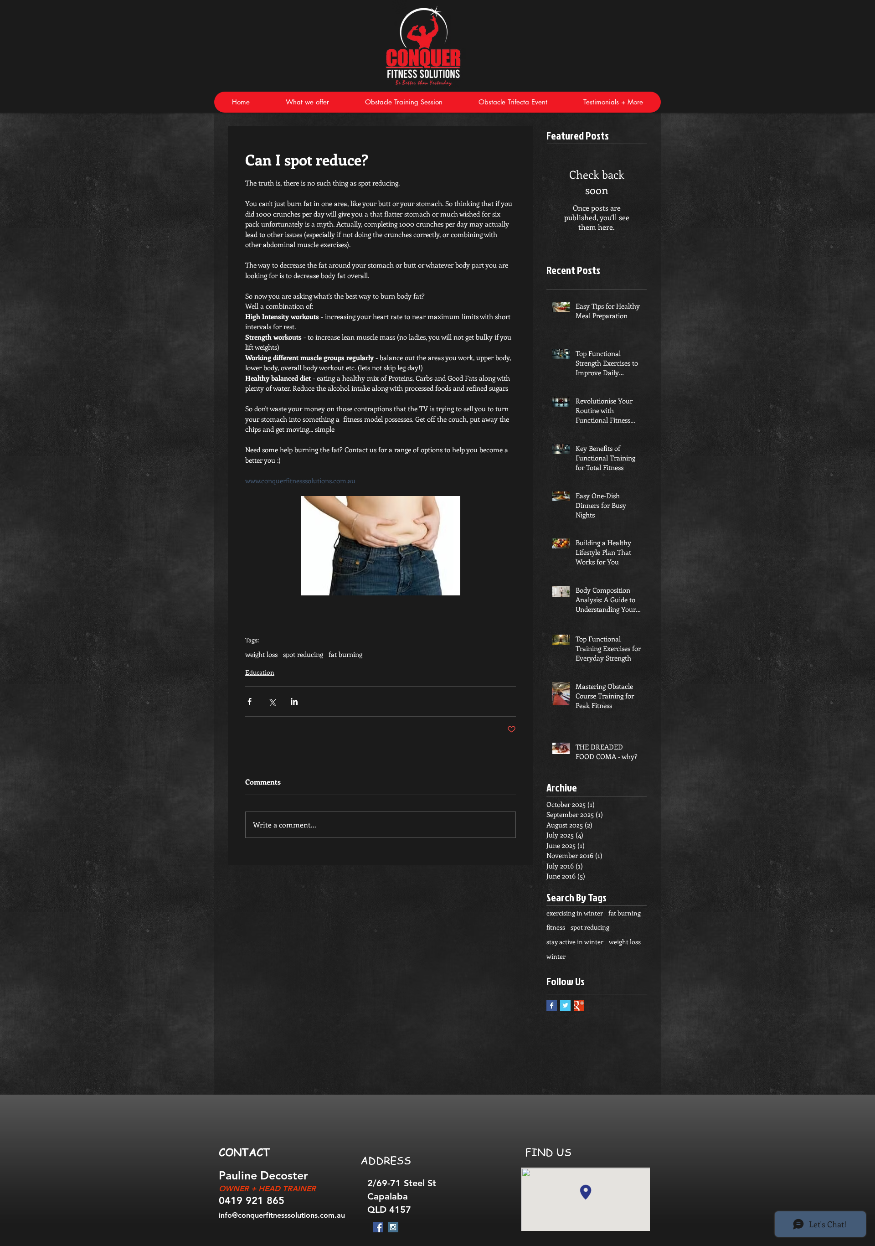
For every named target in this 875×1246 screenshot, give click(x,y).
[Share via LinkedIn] (294, 701)
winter (556, 956)
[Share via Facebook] (249, 701)
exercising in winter (574, 913)
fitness (555, 927)
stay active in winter (574, 941)
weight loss (261, 654)
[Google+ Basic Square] (579, 1005)
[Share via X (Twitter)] (272, 701)
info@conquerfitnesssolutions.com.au (282, 1215)
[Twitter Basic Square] (565, 1005)
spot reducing (303, 654)
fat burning (345, 654)
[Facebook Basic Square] (551, 1005)
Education (259, 672)
